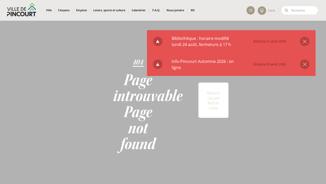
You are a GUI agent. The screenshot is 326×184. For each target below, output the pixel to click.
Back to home (213, 105)
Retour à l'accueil (213, 95)
